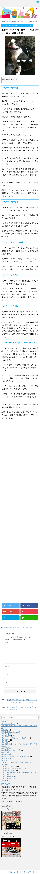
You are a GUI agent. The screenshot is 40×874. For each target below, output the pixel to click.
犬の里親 (4, 742)
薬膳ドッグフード (28, 872)
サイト (6, 682)
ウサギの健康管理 (7, 776)
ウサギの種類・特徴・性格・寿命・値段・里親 (17, 772)
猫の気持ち (5, 758)
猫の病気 (4, 748)
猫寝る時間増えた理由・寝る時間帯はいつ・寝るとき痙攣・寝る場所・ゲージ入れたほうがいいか (22, 702)
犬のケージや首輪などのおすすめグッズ (15, 738)
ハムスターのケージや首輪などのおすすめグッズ (18, 768)
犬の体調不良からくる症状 (10, 732)
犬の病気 (4, 730)
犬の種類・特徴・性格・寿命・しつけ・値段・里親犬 (18, 627)
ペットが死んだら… (8, 724)
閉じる (15, 79)
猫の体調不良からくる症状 (10, 750)
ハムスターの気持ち (8, 770)
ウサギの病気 (6, 774)
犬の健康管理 (6, 736)
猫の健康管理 (6, 754)
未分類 (3, 780)
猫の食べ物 (5, 752)
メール (7, 674)
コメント (8, 642)
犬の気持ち (5, 740)
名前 (6, 666)
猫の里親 (4, 760)
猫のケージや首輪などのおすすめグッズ (15, 756)
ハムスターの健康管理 (9, 766)
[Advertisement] (20, 513)
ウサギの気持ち (6, 778)
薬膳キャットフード (15, 872)
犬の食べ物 (5, 734)
